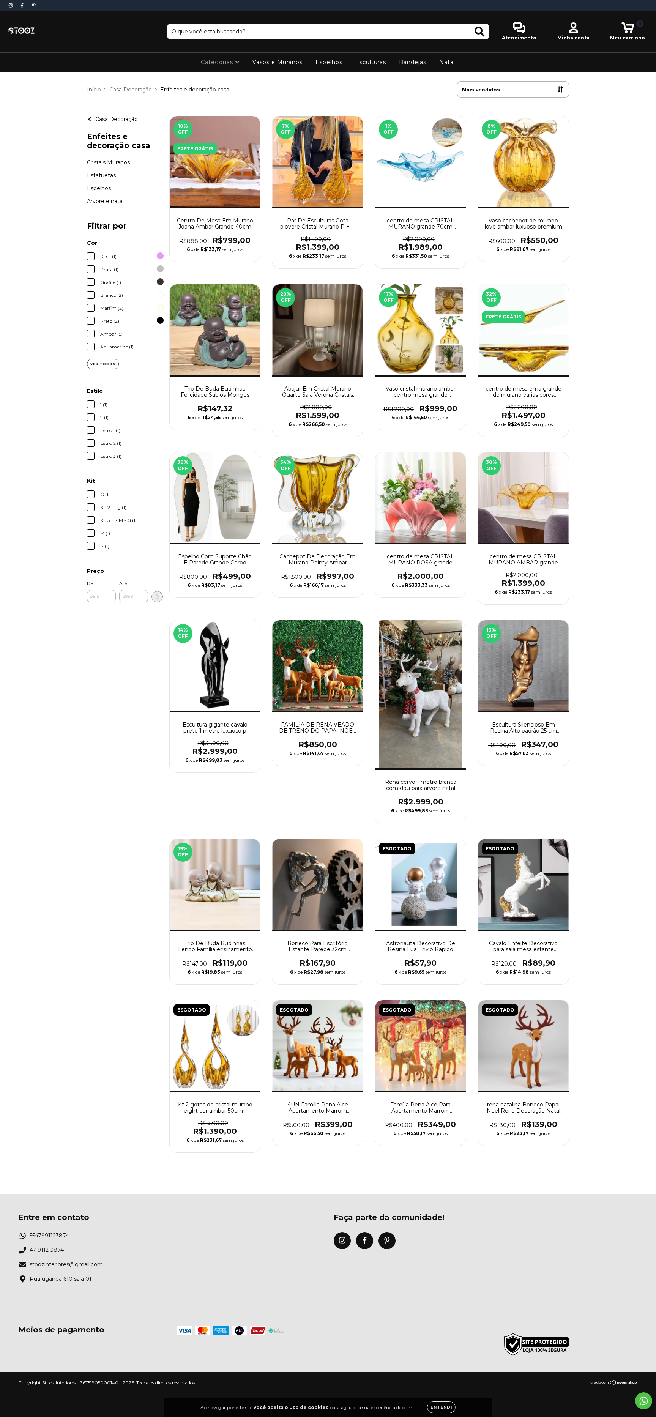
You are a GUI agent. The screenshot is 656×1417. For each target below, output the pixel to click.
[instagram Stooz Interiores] (11, 5)
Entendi (441, 1407)
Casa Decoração (130, 89)
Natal (447, 62)
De (90, 583)
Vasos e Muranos (277, 62)
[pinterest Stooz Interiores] (34, 5)
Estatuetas (101, 175)
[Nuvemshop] (614, 1383)
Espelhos (328, 62)
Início (94, 89)
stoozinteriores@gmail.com (66, 1264)
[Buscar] (480, 32)
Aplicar (157, 596)
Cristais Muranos (108, 162)
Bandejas (412, 62)
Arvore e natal (105, 201)
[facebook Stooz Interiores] (22, 5)
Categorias (218, 62)
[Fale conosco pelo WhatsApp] (643, 1400)
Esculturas (370, 62)
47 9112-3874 (47, 1250)
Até (123, 583)
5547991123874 (49, 1235)
